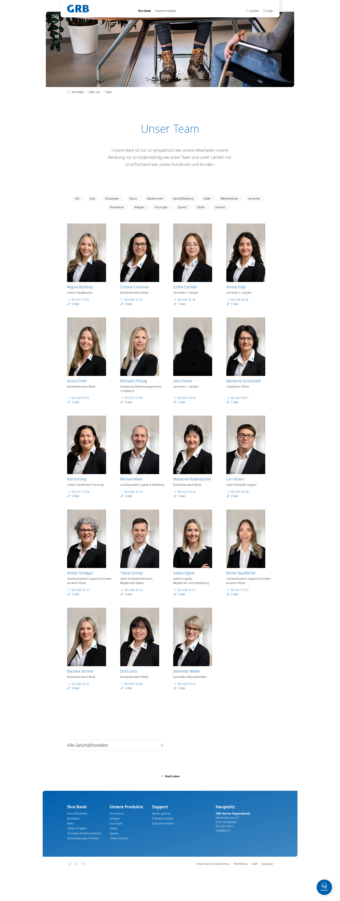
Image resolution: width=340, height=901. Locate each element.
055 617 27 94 (80, 492)
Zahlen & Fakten (77, 828)
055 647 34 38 (240, 492)
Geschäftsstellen (77, 813)
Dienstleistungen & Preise (83, 838)
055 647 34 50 (225, 826)
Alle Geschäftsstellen (87, 745)
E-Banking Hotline (162, 818)
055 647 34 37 (186, 684)
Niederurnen (155, 198)
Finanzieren (117, 207)
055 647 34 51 (240, 398)
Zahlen (201, 207)
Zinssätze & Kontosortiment (84, 833)
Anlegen (139, 207)
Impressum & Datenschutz (213, 864)
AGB (254, 864)
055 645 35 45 (186, 300)
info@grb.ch (223, 830)
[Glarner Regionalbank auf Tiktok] (69, 864)
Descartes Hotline (163, 823)
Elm (77, 198)
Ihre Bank (144, 11)
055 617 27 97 (240, 590)
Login (269, 11)
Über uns (94, 92)
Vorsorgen (161, 207)
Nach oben (172, 776)
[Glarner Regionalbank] (99, 8)
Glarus (133, 198)
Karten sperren (161, 813)
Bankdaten (73, 818)
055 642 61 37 (80, 590)
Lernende (254, 198)
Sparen (182, 207)
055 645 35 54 (133, 590)
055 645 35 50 (133, 492)
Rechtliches (241, 864)
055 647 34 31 (80, 398)
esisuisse (267, 864)
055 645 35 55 (133, 300)
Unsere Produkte (165, 11)
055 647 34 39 (186, 398)
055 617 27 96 (133, 398)
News (70, 823)
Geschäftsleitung (183, 198)
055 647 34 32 (186, 492)
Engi (92, 198)
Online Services (119, 838)
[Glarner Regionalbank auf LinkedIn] (83, 864)
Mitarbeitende (229, 198)
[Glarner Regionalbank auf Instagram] (76, 864)
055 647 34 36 (133, 684)
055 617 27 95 (80, 300)
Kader (207, 198)
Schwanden (112, 198)
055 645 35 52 (186, 590)
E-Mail (75, 304)
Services (220, 207)
